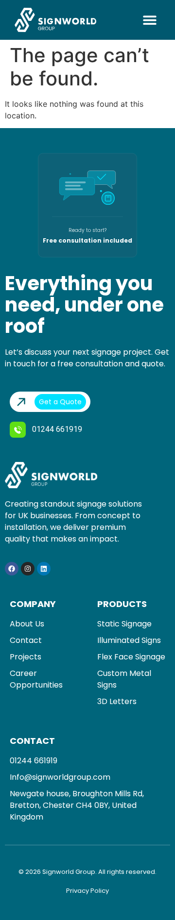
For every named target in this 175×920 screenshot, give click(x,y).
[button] (149, 20)
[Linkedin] (44, 568)
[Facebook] (11, 568)
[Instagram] (28, 568)
